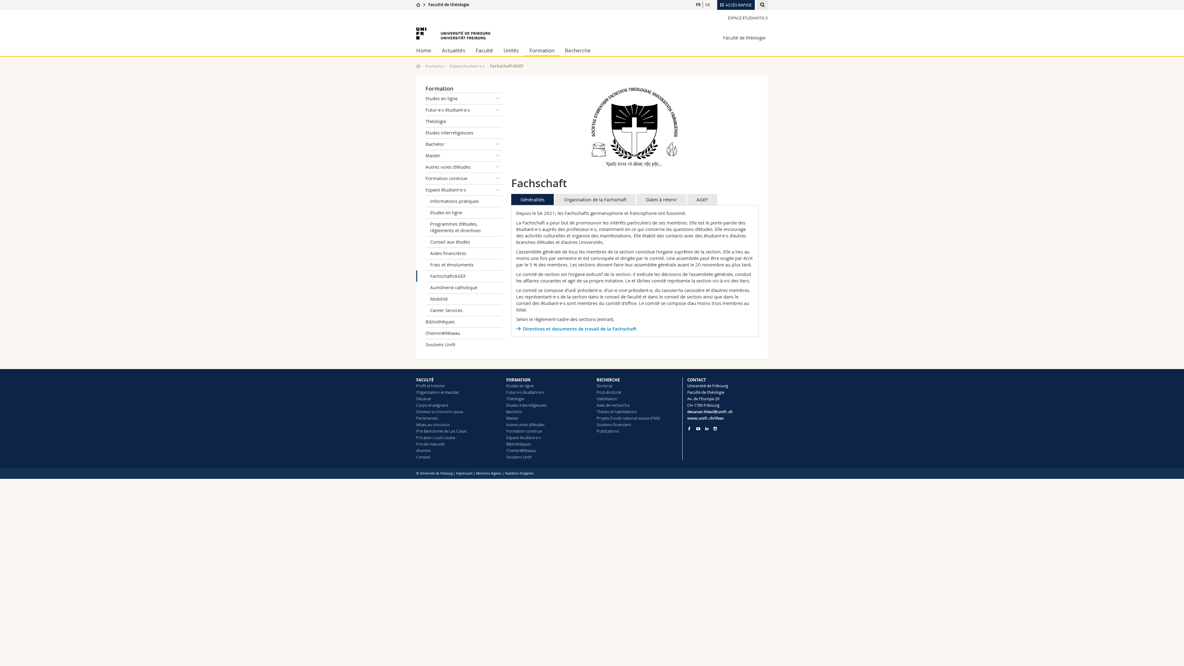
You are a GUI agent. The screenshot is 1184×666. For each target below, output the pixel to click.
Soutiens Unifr (441, 344)
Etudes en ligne (442, 98)
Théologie (436, 121)
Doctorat (604, 385)
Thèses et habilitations (617, 411)
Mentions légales (488, 473)
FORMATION (518, 380)
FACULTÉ (425, 380)
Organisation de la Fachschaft (595, 199)
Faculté (484, 50)
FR (698, 4)
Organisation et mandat (437, 392)
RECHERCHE (608, 380)
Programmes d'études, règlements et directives (455, 227)
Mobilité (439, 299)
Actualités (453, 50)
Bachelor (435, 144)
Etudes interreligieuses (449, 133)
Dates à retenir (661, 199)
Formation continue (446, 178)
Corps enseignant (432, 405)
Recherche (578, 50)
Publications (608, 431)
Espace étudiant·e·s (467, 66)
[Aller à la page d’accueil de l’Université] (453, 33)
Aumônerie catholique (453, 287)
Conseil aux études (450, 242)
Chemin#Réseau (443, 333)
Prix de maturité (430, 444)
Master (433, 155)
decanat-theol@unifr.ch (710, 411)
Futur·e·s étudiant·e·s (448, 110)
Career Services (446, 310)
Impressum (464, 473)
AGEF (702, 199)
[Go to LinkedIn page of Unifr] (707, 429)
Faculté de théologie (448, 4)
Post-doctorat (609, 392)
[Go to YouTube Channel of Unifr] (698, 429)
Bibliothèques (440, 322)
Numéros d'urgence (519, 473)
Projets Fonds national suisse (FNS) (628, 418)
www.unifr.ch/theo (705, 418)
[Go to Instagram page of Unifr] (715, 429)
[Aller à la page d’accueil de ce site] (418, 66)
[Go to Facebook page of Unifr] (689, 428)
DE (707, 4)
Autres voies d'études (448, 167)
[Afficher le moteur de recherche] (762, 5)
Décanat (423, 398)
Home (423, 50)
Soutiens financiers (614, 424)
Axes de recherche (613, 405)
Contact (423, 457)
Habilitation (607, 398)
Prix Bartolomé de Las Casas (441, 431)
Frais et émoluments (452, 264)
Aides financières (448, 253)
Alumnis (423, 450)
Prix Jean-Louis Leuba (435, 437)
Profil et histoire (430, 385)
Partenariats (427, 418)
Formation (541, 50)
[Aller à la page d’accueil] (418, 4)
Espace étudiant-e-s (748, 18)
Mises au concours (433, 424)
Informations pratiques (454, 201)
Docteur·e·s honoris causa (439, 411)
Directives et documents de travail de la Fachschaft (579, 329)
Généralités (532, 199)
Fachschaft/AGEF (448, 276)
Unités (511, 50)
